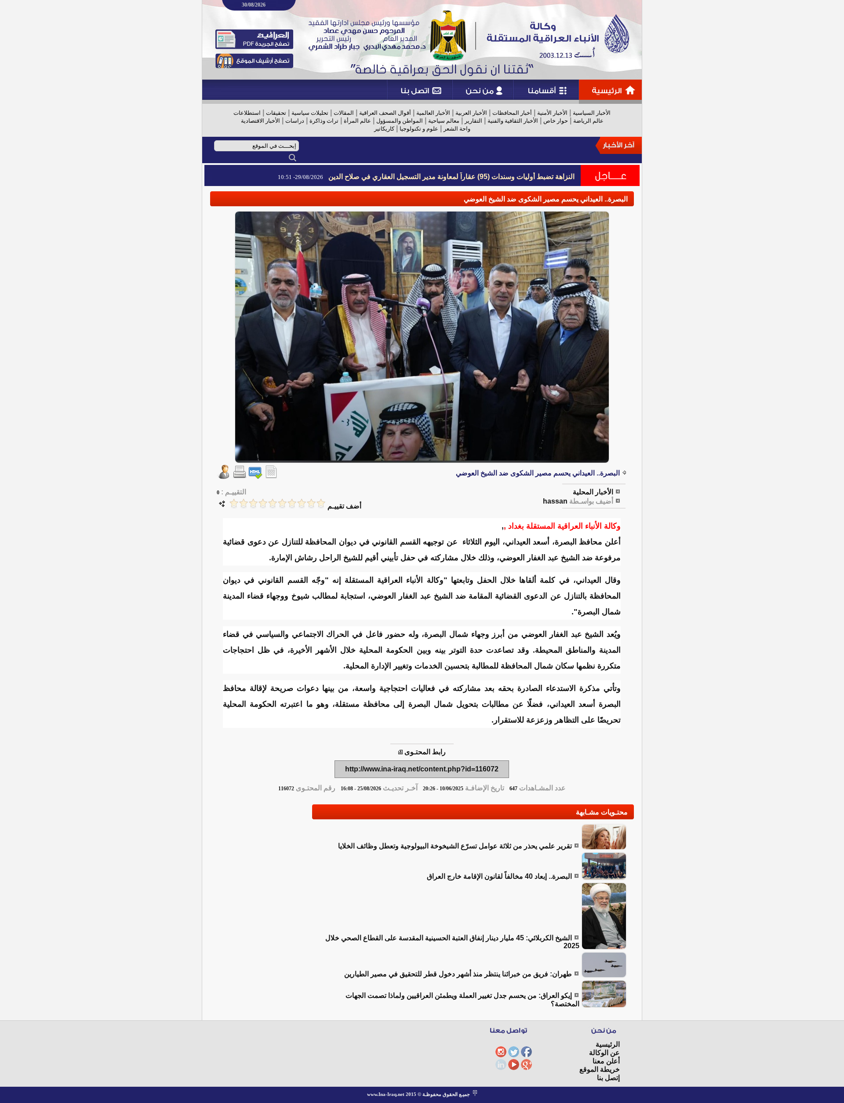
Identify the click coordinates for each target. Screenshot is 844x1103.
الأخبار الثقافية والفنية (512, 120)
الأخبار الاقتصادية (260, 120)
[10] (234, 503)
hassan (555, 501)
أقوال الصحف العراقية (385, 113)
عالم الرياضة (588, 120)
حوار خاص (555, 120)
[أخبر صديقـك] (224, 476)
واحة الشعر (457, 128)
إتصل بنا (608, 1077)
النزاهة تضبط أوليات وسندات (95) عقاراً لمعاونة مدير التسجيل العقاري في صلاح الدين (451, 176)
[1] (321, 503)
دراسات (294, 120)
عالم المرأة (357, 120)
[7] (263, 503)
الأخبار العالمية (433, 113)
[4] (292, 503)
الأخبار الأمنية (552, 113)
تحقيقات (276, 113)
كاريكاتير (384, 128)
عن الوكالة (604, 1052)
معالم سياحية (443, 120)
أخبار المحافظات (512, 113)
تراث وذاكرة (323, 120)
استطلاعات (247, 113)
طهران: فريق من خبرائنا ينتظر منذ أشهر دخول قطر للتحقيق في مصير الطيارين (458, 974)
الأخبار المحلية (593, 492)
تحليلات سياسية (309, 113)
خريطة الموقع (599, 1069)
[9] (243, 503)
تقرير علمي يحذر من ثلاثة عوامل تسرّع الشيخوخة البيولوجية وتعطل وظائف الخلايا (455, 846)
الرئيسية (608, 1044)
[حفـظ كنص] (271, 476)
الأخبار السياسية (592, 113)
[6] (272, 503)
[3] (301, 503)
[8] (253, 503)
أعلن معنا (606, 1061)
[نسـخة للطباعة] (240, 476)
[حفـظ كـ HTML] (255, 476)
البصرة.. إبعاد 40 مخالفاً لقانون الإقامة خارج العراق (499, 876)
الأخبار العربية (471, 113)
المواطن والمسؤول (399, 120)
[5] (282, 503)
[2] (311, 503)
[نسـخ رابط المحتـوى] (400, 752)
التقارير (473, 120)
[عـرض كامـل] (604, 847)
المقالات (344, 113)
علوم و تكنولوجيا (419, 128)
